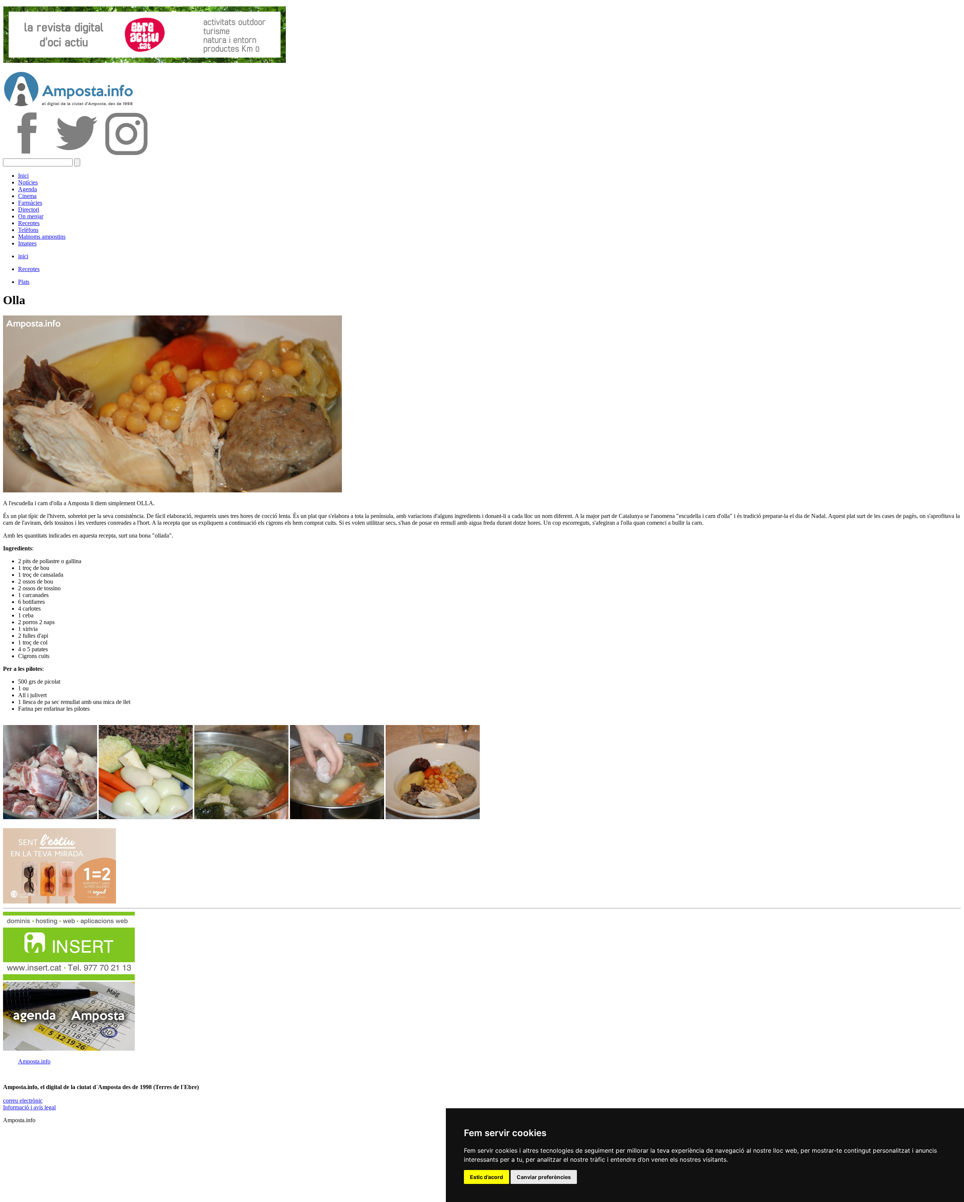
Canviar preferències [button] (544, 1177)
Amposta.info (34, 1061)
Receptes (29, 223)
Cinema (27, 196)
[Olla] (50, 817)
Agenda (27, 189)
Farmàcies (30, 203)
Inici (23, 175)
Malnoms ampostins (42, 236)
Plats (23, 282)
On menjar (30, 216)
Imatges (27, 243)
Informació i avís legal (29, 1107)
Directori (28, 209)
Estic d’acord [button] (486, 1177)
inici (23, 256)
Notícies (28, 182)
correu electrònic (23, 1100)
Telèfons (28, 230)
